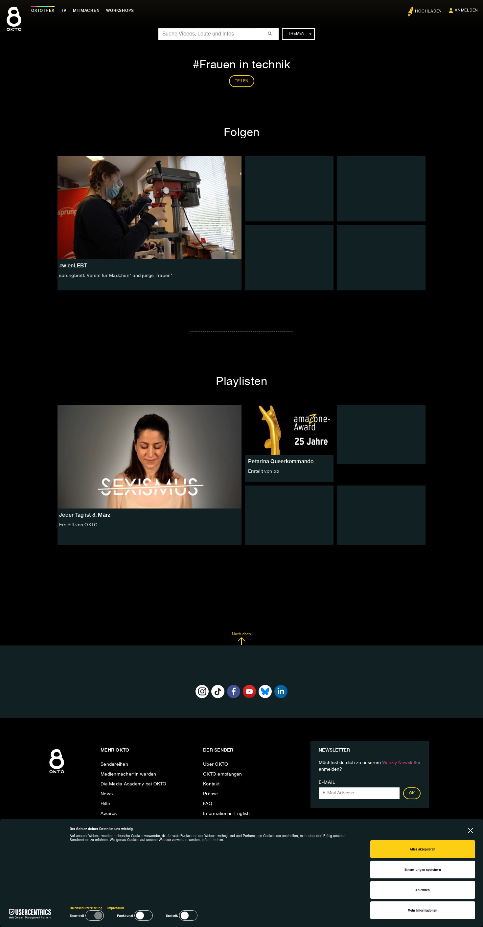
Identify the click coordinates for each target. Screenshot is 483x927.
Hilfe (105, 804)
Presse (210, 794)
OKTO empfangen (222, 774)
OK (412, 793)
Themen (296, 34)
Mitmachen (86, 10)
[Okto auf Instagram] (202, 691)
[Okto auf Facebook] (233, 691)
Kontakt (211, 784)
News (107, 794)
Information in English (226, 813)
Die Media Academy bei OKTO (134, 784)
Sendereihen (114, 764)
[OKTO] (14, 24)
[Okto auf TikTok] (217, 691)
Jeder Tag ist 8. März (84, 515)
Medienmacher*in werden (128, 774)
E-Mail (327, 782)
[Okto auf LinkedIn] (281, 691)
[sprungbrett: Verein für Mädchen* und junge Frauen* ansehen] (150, 207)
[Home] (56, 773)
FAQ (207, 804)
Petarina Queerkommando (281, 461)
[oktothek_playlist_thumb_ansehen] (289, 430)
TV (63, 10)
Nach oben (241, 634)
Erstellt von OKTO (78, 525)
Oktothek (43, 10)
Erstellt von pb (263, 471)
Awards (109, 813)
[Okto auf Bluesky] (265, 691)
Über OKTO (215, 764)
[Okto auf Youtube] (249, 691)
